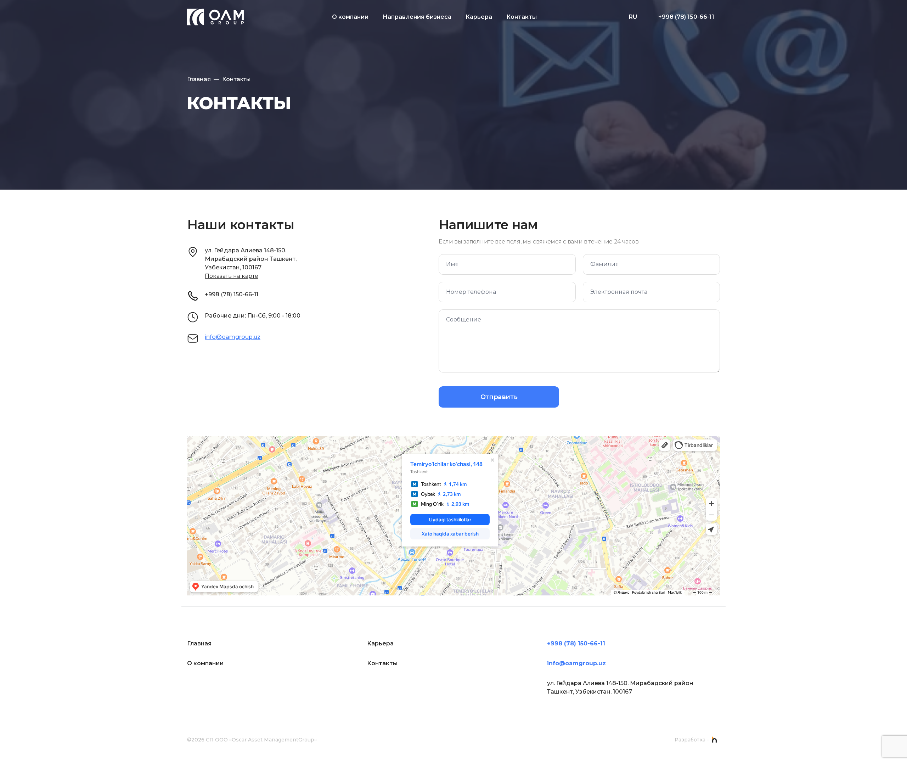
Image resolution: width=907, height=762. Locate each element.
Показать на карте (231, 276)
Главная (199, 79)
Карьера (479, 16)
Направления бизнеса (417, 16)
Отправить (499, 397)
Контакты (521, 16)
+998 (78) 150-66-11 (686, 16)
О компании (350, 16)
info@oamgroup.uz (232, 337)
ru (633, 16)
